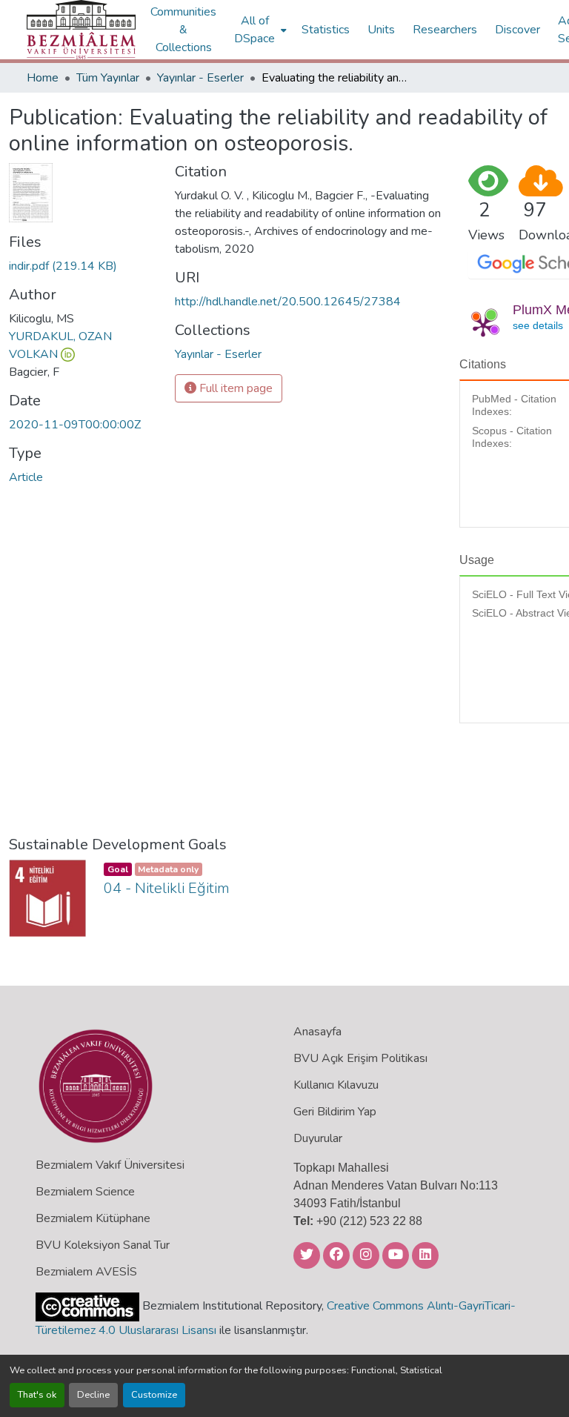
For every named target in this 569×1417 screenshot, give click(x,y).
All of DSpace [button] (254, 30)
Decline (93, 1394)
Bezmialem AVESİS (86, 1272)
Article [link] (26, 477)
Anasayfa (317, 1032)
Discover (517, 29)
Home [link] (43, 78)
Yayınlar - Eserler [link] (200, 78)
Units (381, 29)
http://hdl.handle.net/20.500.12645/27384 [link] (288, 301)
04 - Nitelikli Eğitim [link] (167, 888)
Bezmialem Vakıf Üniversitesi (110, 1165)
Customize (154, 1394)
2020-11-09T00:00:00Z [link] (75, 425)
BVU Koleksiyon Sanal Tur (103, 1245)
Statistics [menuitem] (326, 29)
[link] (83, 266)
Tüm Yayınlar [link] (107, 78)
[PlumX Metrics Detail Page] (483, 326)
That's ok (37, 1394)
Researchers (445, 29)
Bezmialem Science (85, 1192)
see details (538, 325)
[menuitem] (259, 29)
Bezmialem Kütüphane (93, 1218)
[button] (81, 29)
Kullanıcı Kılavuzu (336, 1085)
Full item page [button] (234, 388)
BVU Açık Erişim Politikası (360, 1058)
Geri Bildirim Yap (334, 1112)
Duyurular (317, 1138)
